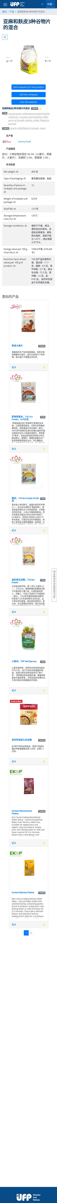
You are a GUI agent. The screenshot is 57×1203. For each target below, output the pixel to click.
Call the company (28, 94)
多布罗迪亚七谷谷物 (22, 739)
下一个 (47, 61)
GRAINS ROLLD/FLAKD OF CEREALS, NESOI (28, 128)
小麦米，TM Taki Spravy (24, 661)
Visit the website (28, 102)
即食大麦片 (17, 345)
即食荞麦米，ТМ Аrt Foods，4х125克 (22, 417)
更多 (14, 367)
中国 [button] (49, 4)
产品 (12, 11)
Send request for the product (28, 87)
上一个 (9, 61)
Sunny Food (24, 141)
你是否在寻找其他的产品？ (54, 586)
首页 (4, 11)
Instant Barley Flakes (23, 892)
